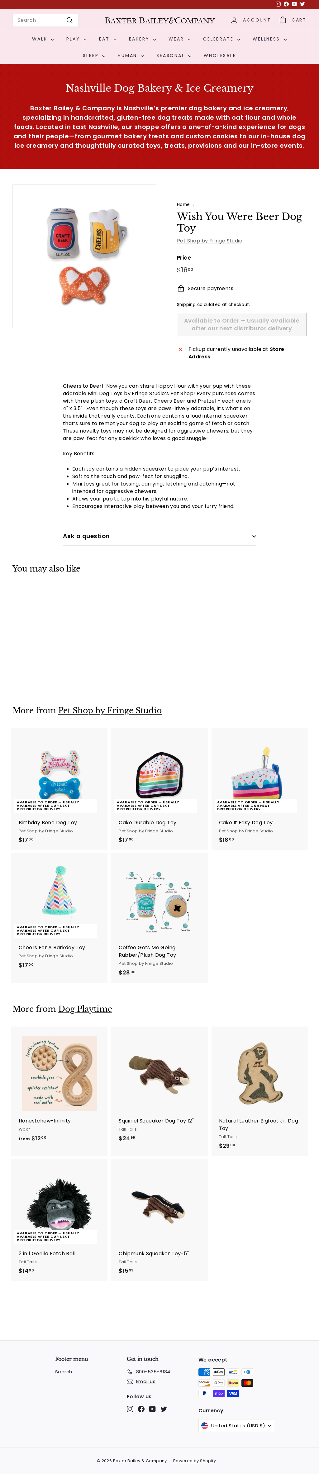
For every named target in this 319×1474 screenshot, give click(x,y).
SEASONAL (171, 55)
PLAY (74, 39)
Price (184, 257)
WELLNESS (267, 39)
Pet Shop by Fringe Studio (209, 240)
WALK (40, 39)
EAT (105, 39)
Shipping (186, 305)
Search (63, 1371)
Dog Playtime (85, 1009)
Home (183, 205)
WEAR (177, 39)
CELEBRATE (219, 39)
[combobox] (45, 20)
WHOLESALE (220, 55)
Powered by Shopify (194, 1461)
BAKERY (140, 39)
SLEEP (92, 55)
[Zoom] (84, 256)
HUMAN (128, 55)
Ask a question (86, 536)
